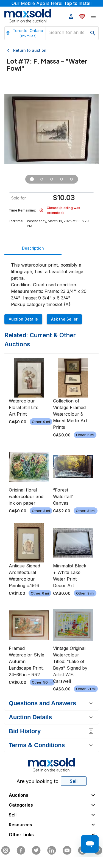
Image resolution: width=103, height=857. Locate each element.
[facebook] (20, 850)
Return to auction (29, 50)
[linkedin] (51, 850)
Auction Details (23, 319)
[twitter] (36, 850)
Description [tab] (33, 248)
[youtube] (67, 850)
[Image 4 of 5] (61, 179)
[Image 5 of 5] (71, 179)
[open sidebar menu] (93, 16)
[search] (92, 33)
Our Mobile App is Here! (51, 3)
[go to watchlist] (82, 16)
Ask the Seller (64, 319)
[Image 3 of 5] (51, 179)
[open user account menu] (71, 16)
